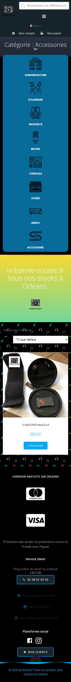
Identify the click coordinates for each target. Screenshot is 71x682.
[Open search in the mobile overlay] (44, 5)
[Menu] (44, 16)
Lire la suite (35, 445)
